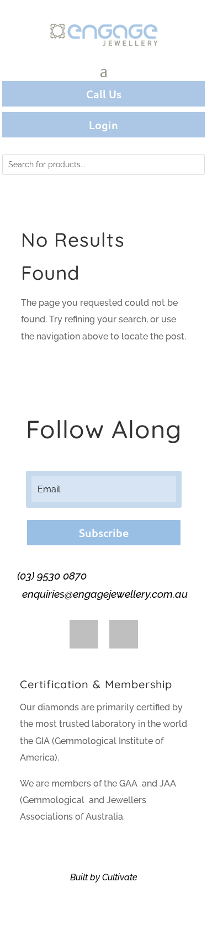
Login (103, 125)
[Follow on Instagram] (123, 634)
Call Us (103, 94)
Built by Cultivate (103, 877)
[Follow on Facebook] (84, 634)
